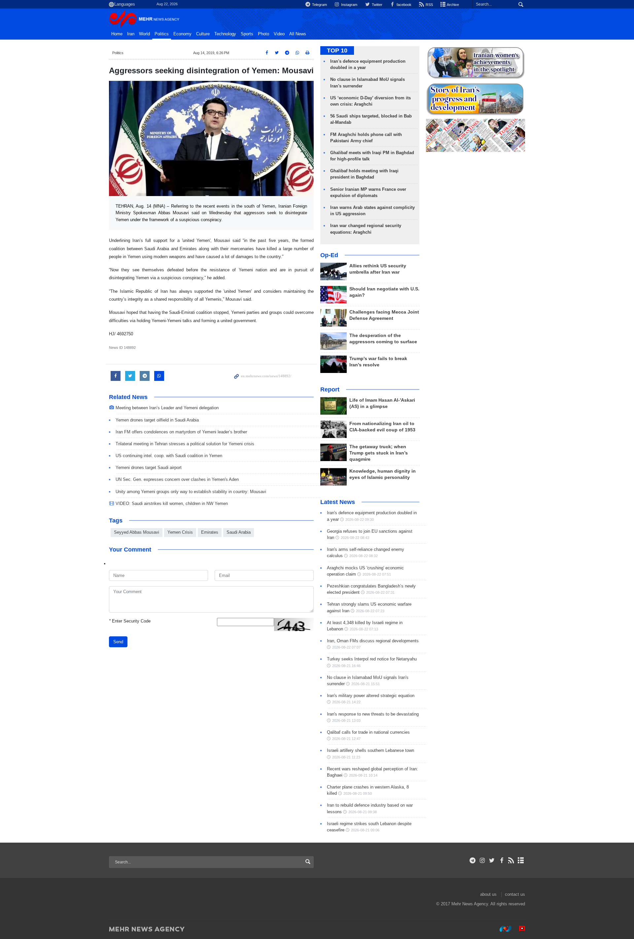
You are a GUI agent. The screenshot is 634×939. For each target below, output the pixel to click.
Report (329, 389)
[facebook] (501, 860)
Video (279, 34)
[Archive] (521, 860)
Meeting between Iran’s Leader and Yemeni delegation (167, 407)
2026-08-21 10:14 (363, 775)
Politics (162, 34)
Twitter (376, 5)
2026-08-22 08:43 (355, 538)
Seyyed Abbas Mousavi (136, 532)
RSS (429, 5)
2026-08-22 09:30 (359, 519)
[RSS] (511, 860)
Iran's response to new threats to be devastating (373, 714)
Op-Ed (329, 255)
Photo (263, 34)
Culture (203, 34)
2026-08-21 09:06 (365, 830)
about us (488, 894)
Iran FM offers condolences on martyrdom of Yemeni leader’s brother (181, 431)
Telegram (319, 5)
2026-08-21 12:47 (346, 739)
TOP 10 (337, 50)
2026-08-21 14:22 (346, 702)
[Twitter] (492, 860)
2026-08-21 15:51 (365, 684)
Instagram (348, 5)
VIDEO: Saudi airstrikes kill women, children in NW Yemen (172, 503)
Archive (452, 5)
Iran (130, 34)
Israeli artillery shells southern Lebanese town (370, 750)
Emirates (209, 532)
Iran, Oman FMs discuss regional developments (373, 640)
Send (118, 641)
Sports (247, 34)
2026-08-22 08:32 (363, 556)
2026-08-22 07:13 (364, 629)
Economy (182, 34)
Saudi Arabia (239, 532)
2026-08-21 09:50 (357, 793)
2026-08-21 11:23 (346, 757)
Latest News (337, 502)
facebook (403, 5)
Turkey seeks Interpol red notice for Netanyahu (372, 658)
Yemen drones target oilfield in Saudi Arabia (157, 420)
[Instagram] (482, 860)
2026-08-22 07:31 (380, 592)
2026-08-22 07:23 (370, 611)
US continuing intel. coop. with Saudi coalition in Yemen (169, 455)
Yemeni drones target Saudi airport (149, 467)
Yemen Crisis (180, 532)
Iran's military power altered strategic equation (370, 695)
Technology (225, 34)
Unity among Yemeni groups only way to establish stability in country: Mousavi (191, 491)
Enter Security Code (130, 621)
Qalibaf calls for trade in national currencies (368, 732)
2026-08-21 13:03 (346, 720)
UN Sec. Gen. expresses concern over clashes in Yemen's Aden (177, 479)
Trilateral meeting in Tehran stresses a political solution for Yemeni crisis (185, 443)
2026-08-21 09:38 (362, 812)
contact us (515, 894)
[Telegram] (473, 860)
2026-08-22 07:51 (377, 574)
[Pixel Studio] (518, 929)
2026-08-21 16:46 (346, 666)
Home (117, 34)
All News (297, 34)
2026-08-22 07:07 (346, 647)
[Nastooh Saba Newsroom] (502, 929)
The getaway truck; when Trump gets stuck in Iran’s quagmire (378, 453)
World (144, 34)
